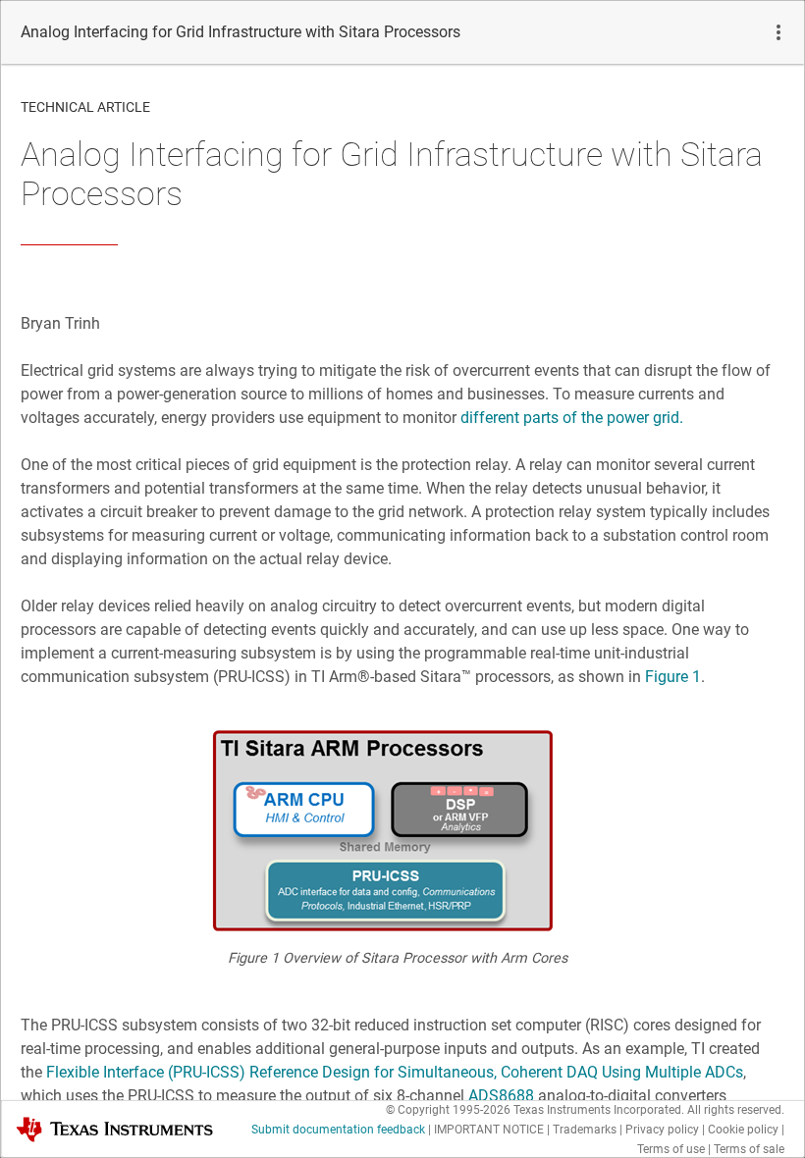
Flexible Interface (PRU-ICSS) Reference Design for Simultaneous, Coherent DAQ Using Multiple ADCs (392, 1072)
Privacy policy (662, 1129)
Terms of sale (749, 1149)
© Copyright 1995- (448, 1110)
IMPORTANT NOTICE (489, 1129)
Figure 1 (673, 676)
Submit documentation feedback (338, 1129)
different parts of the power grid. (571, 417)
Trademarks (585, 1129)
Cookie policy (743, 1129)
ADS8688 (501, 1095)
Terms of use (671, 1149)
